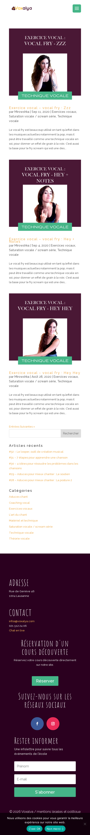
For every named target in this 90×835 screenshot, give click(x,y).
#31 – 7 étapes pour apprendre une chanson (38, 457)
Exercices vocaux (64, 111)
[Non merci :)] (85, 824)
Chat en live (17, 630)
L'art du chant (18, 514)
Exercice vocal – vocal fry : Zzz (40, 108)
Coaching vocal (19, 502)
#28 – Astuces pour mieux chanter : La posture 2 (40, 480)
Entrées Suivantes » (22, 426)
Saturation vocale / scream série (32, 116)
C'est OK (34, 828)
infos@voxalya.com (22, 621)
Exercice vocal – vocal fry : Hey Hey (44, 373)
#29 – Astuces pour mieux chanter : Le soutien (39, 474)
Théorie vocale (19, 538)
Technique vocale (21, 532)
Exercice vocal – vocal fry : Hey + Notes (42, 240)
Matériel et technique (23, 520)
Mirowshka (21, 111)
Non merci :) (55, 828)
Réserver (45, 680)
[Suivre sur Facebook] (37, 723)
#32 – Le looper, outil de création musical (36, 451)
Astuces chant (18, 496)
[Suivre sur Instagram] (52, 723)
